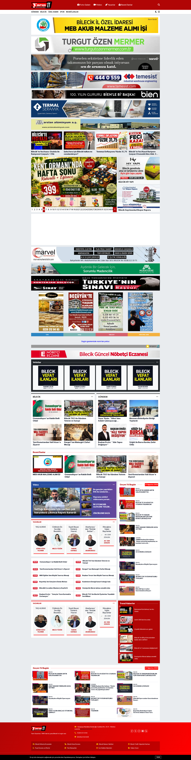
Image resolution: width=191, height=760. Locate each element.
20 (77, 210)
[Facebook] (132, 731)
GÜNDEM (35, 12)
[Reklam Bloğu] (95, 62)
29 (98, 210)
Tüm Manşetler (72, 748)
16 (67, 210)
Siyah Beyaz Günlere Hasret (74, 529)
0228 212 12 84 (82, 733)
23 (84, 210)
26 (91, 210)
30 (100, 210)
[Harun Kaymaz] (73, 540)
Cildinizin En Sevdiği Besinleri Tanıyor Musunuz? (57, 529)
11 (56, 210)
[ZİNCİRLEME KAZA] (87, 513)
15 (65, 210)
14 (63, 210)
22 (81, 210)
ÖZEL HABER (53, 12)
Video (99, 5)
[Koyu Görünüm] (156, 12)
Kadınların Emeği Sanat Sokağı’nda (96, 582)
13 (60, 210)
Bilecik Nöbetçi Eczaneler (43, 744)
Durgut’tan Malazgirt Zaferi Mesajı (96, 569)
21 (79, 210)
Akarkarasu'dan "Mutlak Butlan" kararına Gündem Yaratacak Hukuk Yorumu (90, 529)
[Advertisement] (92, 229)
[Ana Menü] (158, 12)
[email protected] (86, 729)
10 (53, 210)
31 (102, 210)
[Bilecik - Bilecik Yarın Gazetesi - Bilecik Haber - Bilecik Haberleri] (41, 5)
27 (93, 210)
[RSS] (146, 731)
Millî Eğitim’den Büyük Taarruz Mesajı (54, 575)
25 (88, 210)
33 (107, 210)
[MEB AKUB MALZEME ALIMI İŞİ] (95, 25)
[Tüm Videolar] (114, 485)
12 (58, 210)
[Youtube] (142, 731)
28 (95, 210)
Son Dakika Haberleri (105, 748)
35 (112, 210)
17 (70, 210)
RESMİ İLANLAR (72, 12)
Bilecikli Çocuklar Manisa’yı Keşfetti (53, 588)
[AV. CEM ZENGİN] (106, 536)
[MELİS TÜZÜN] (57, 540)
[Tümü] (157, 362)
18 (72, 210)
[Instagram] (139, 731)
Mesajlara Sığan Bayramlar (107, 529)
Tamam (158, 757)
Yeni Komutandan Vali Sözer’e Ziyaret (55, 569)
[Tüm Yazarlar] (114, 522)
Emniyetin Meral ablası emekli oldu (96, 588)
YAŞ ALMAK (41, 527)
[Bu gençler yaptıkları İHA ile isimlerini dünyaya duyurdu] (87, 491)
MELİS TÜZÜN (57, 548)
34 (109, 210)
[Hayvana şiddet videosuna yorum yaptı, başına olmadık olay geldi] (87, 498)
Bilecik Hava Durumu (73, 744)
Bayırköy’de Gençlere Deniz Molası (53, 582)
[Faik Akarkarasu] (90, 540)
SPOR (62, 12)
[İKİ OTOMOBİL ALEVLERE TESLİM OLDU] (87, 505)
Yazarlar (111, 5)
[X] (135, 731)
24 (86, 210)
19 (74, 210)
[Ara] (159, 5)
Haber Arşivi (134, 748)
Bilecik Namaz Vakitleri (106, 744)
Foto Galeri (85, 5)
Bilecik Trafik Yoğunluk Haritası (140, 744)
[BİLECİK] (92, 397)
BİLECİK (43, 12)
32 (105, 210)
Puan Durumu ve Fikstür (42, 748)
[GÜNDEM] (157, 397)
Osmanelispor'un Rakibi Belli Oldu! (53, 562)
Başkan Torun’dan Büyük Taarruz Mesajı (98, 575)
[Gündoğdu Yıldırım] (40, 540)
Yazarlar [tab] (37, 522)
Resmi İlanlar (127, 5)
